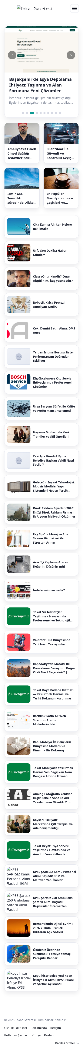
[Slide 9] (56, 113)
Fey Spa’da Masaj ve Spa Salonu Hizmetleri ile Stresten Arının (50, 538)
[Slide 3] (32, 113)
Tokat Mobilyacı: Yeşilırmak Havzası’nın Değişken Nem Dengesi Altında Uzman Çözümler (53, 772)
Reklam (49, 1035)
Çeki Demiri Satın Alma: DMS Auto (54, 330)
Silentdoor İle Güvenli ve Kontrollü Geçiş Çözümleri (59, 153)
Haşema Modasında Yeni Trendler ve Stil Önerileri (51, 434)
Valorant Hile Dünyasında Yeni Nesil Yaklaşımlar (51, 642)
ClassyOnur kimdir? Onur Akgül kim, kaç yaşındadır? (53, 278)
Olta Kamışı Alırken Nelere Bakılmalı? (52, 226)
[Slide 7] (48, 113)
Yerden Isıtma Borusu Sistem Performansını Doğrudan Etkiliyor (54, 356)
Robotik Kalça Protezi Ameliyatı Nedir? (48, 304)
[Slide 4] (37, 113)
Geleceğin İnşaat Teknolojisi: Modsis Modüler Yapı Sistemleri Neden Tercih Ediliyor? (54, 486)
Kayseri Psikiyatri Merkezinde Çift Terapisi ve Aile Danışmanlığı (53, 824)
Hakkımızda (38, 1028)
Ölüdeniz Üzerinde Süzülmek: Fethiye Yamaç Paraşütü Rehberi (51, 954)
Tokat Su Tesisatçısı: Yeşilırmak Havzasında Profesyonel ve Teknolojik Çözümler (52, 616)
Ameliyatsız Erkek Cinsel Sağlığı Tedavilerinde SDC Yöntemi (21, 153)
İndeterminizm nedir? (49, 590)
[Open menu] (74, 8)
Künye (36, 1035)
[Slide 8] (52, 113)
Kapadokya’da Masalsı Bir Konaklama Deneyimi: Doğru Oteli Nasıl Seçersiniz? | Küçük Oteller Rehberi (54, 668)
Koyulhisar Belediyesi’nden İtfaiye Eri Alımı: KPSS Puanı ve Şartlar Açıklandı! (53, 980)
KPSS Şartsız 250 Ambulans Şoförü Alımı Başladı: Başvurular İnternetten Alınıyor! (53, 902)
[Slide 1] (23, 113)
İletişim (55, 1028)
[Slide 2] (27, 113)
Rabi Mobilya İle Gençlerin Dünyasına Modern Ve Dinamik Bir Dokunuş (52, 746)
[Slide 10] (60, 113)
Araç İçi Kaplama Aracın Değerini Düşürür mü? (50, 564)
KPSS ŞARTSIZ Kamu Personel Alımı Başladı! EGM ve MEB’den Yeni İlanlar (54, 876)
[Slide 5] (41, 113)
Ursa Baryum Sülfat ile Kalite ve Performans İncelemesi (54, 408)
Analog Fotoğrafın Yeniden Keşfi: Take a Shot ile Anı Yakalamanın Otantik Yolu (52, 798)
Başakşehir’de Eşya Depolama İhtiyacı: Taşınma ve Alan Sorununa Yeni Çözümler (40, 85)
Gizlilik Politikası (15, 1028)
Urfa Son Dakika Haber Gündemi (50, 252)
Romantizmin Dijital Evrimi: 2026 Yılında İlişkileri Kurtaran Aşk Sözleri (53, 928)
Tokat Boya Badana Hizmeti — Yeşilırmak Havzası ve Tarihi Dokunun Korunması (53, 694)
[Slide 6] (44, 113)
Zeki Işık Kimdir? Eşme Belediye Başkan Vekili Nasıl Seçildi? (53, 460)
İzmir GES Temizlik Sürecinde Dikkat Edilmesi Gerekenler (21, 198)
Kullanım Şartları (16, 1035)
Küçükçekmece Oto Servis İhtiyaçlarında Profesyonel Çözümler (52, 382)
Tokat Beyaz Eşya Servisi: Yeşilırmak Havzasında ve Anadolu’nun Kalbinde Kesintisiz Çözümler (51, 850)
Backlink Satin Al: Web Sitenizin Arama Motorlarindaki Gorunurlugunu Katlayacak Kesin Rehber (53, 720)
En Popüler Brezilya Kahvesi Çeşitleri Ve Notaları (60, 198)
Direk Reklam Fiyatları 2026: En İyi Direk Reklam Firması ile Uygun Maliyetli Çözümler (54, 512)
